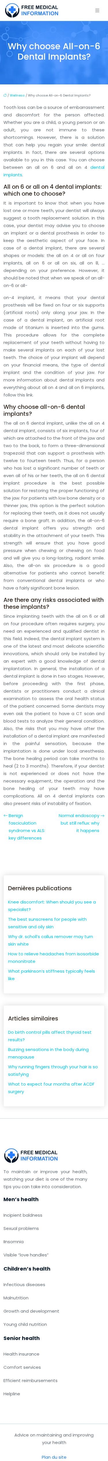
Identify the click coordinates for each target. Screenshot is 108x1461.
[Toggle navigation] (97, 10)
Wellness (17, 95)
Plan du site (54, 1457)
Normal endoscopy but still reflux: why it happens (79, 822)
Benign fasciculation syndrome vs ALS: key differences (27, 826)
